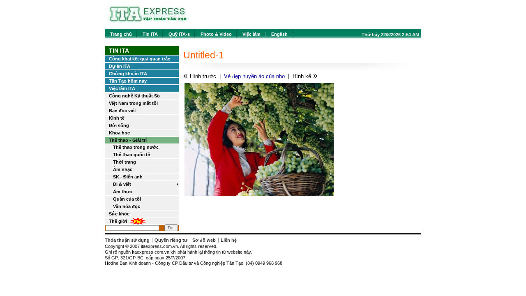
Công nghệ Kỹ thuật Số (134, 95)
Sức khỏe (119, 213)
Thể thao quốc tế (131, 154)
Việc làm (251, 34)
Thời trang (124, 162)
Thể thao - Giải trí (128, 140)
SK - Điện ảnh (128, 176)
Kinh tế (117, 118)
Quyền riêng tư (171, 240)
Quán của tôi (127, 199)
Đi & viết (122, 184)
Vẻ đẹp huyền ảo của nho (254, 76)
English (279, 34)
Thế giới (118, 221)
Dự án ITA (119, 66)
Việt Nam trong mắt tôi (133, 103)
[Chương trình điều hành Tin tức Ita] (148, 24)
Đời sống (119, 125)
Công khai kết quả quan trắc (139, 58)
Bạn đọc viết (122, 110)
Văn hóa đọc (126, 206)
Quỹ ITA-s (179, 34)
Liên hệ (229, 240)
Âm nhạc (122, 169)
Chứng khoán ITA (128, 73)
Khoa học (119, 132)
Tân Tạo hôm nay (128, 81)
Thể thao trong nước (136, 147)
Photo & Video (216, 34)
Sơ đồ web (204, 240)
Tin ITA (150, 34)
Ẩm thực (122, 191)
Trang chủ (121, 34)
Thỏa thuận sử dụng (127, 240)
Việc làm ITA (122, 88)
